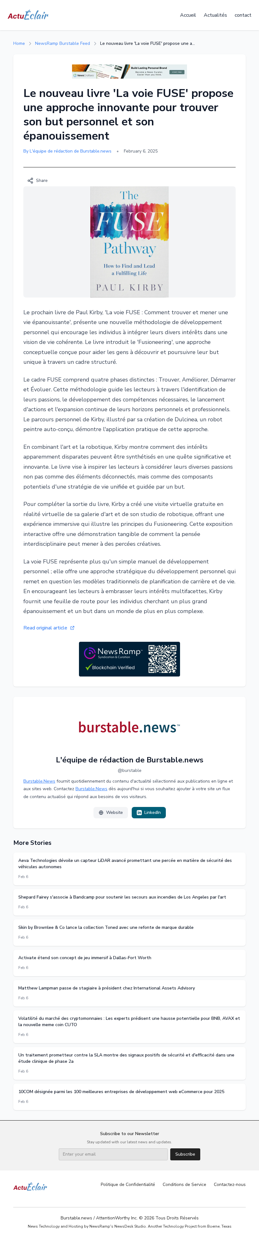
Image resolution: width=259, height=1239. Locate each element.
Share (42, 180)
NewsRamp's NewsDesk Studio (117, 1226)
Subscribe (185, 1154)
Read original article (45, 627)
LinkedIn (152, 812)
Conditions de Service (184, 1185)
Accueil (188, 15)
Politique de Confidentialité (128, 1185)
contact (243, 15)
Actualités (215, 15)
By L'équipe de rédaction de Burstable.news (67, 151)
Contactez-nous (230, 1185)
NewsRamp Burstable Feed (62, 43)
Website (114, 812)
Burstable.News (39, 781)
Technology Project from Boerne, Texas (197, 1226)
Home (19, 43)
